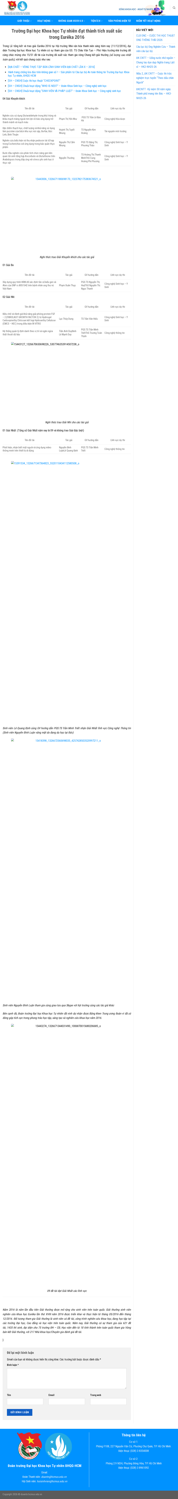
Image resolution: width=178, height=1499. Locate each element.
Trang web (95, 1395)
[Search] (174, 8)
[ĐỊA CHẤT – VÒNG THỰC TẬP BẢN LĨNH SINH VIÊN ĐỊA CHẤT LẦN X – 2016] (51, 67)
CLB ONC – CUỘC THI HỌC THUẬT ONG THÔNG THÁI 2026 (155, 38)
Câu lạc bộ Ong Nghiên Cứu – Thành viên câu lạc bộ (155, 49)
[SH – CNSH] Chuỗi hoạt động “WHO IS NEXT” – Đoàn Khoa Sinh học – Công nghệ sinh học (57, 86)
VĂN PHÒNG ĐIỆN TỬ (119, 20)
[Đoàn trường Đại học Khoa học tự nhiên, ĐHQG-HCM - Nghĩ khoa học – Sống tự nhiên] (20, 8)
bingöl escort (92, 430)
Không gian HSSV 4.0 (70, 20)
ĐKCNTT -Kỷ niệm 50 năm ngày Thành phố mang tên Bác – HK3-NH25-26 (154, 94)
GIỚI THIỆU (23, 20)
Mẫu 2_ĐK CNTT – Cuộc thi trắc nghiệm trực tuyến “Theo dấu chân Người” (155, 78)
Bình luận (13, 1365)
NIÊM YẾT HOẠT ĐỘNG (148, 20)
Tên (9, 1395)
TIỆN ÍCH (95, 20)
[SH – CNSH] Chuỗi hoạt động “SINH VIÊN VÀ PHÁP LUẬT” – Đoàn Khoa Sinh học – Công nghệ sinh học (64, 91)
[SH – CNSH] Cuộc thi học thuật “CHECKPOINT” (34, 80)
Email (51, 1395)
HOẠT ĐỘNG (44, 20)
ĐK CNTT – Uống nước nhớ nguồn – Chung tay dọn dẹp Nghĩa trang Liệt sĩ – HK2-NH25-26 (155, 62)
